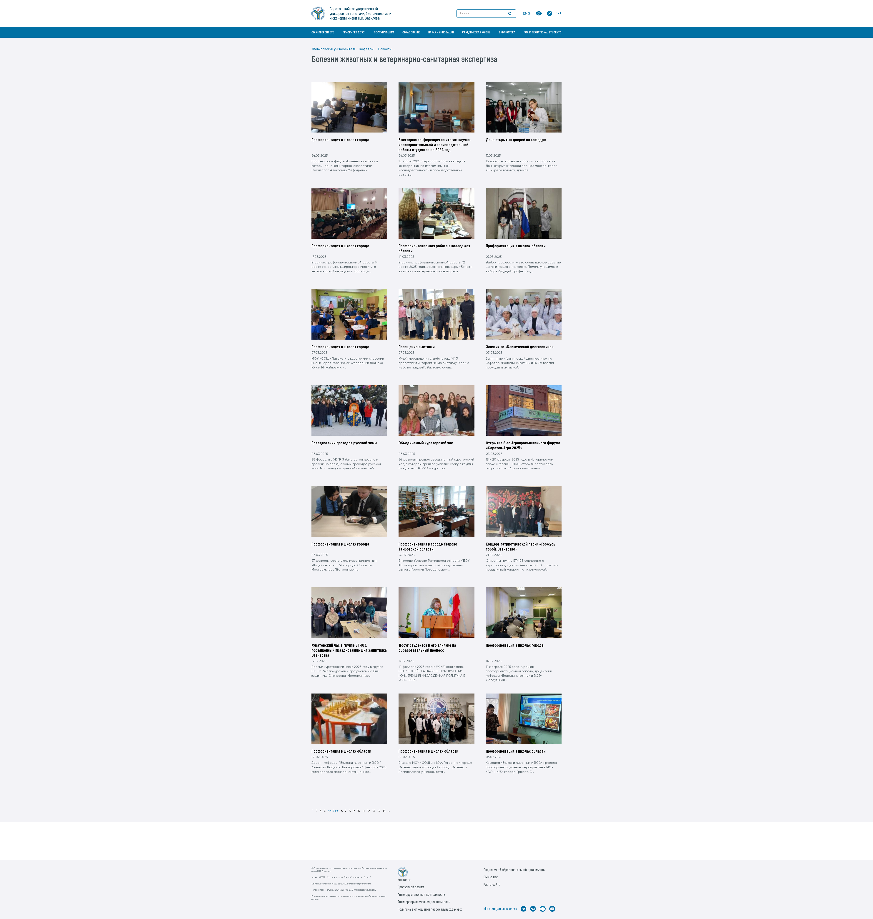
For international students (543, 32)
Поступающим (384, 32)
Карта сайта (492, 884)
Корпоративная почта (550, 42)
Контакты (404, 879)
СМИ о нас (491, 877)
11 (363, 811)
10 (358, 811)
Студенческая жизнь (476, 32)
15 (384, 811)
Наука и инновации (441, 32)
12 (368, 811)
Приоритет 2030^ (354, 32)
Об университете (322, 32)
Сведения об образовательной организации (514, 869)
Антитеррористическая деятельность (424, 901)
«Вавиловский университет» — (335, 49)
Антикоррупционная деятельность (422, 894)
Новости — (387, 49)
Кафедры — (368, 49)
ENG (527, 13)
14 (378, 811)
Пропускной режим (411, 887)
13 (373, 811)
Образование (411, 32)
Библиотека (507, 32)
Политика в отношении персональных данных (430, 909)
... (389, 811)
